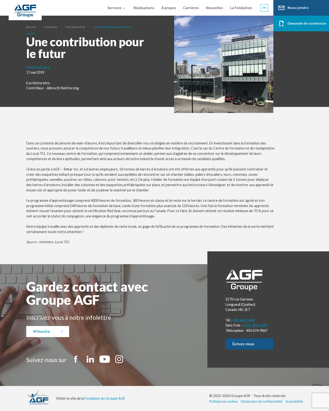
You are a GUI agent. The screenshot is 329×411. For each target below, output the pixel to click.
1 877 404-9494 (255, 325)
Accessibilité (294, 401)
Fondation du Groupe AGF (105, 398)
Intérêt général (75, 27)
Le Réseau (51, 27)
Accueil (31, 27)
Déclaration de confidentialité (261, 401)
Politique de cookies (223, 401)
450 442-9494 (244, 320)
